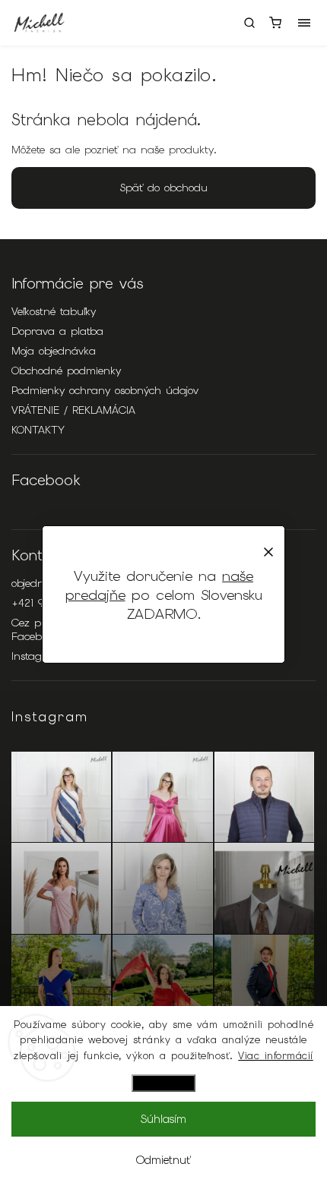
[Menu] (304, 23)
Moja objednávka (53, 351)
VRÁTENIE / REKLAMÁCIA (73, 410)
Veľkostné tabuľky (53, 311)
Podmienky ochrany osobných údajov (104, 390)
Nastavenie (163, 1083)
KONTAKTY (38, 430)
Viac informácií (275, 1055)
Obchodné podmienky (66, 370)
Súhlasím (163, 1119)
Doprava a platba (57, 331)
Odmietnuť (163, 1160)
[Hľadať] (249, 22)
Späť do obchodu (164, 187)
